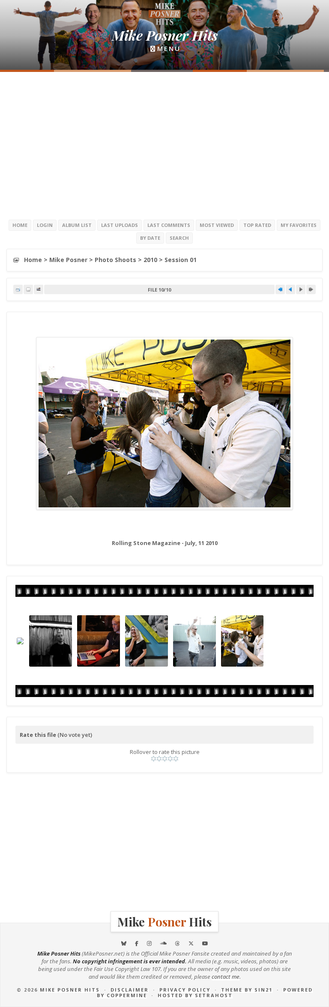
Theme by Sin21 (246, 989)
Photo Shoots (115, 260)
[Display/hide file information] (28, 289)
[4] (170, 759)
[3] (164, 759)
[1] (153, 759)
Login (45, 225)
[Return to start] (280, 289)
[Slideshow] (38, 289)
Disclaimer (130, 989)
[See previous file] (290, 289)
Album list (77, 225)
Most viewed (217, 225)
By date (150, 238)
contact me (225, 976)
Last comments (168, 225)
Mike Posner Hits (70, 989)
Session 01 (180, 260)
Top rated (257, 225)
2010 (150, 260)
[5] (176, 759)
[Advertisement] (164, 145)
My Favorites (299, 225)
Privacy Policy (184, 989)
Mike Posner (68, 260)
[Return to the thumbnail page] (18, 289)
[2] (159, 759)
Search (179, 238)
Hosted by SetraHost (195, 995)
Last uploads (119, 225)
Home (19, 225)
